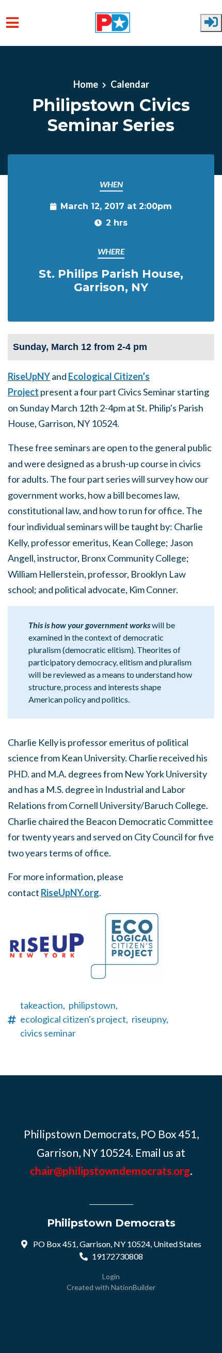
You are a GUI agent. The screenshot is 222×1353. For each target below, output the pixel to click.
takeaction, (42, 1005)
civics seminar (48, 1033)
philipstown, (93, 1005)
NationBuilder (133, 1287)
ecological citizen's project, (74, 1019)
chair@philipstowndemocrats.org (110, 1170)
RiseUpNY (29, 376)
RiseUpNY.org (70, 892)
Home (85, 84)
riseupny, (150, 1019)
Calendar (129, 84)
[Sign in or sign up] (211, 23)
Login (111, 1276)
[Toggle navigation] (12, 22)
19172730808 (117, 1256)
